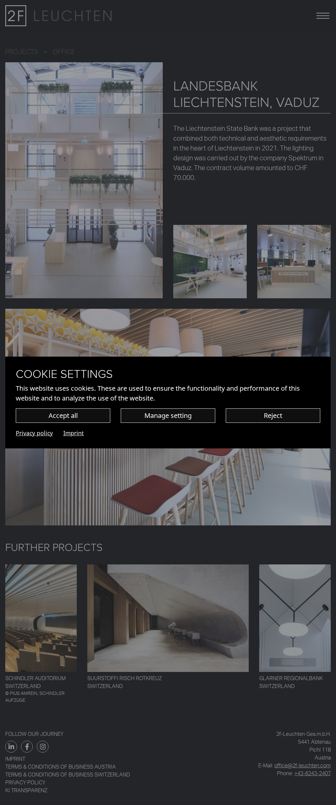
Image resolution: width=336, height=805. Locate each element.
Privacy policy (34, 433)
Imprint (73, 433)
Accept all (63, 415)
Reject (273, 415)
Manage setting (168, 415)
